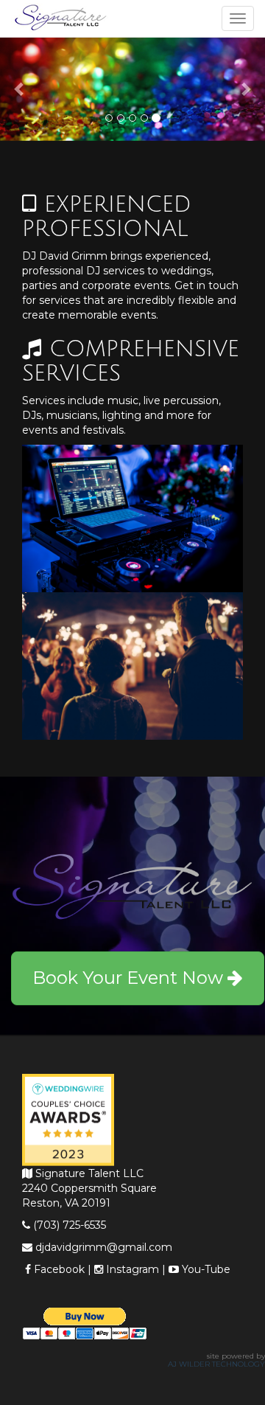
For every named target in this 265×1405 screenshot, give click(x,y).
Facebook (58, 1269)
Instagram (131, 1269)
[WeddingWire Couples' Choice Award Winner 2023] (68, 1118)
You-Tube (204, 1269)
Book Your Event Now (129, 977)
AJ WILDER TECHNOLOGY (216, 1364)
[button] (20, 89)
